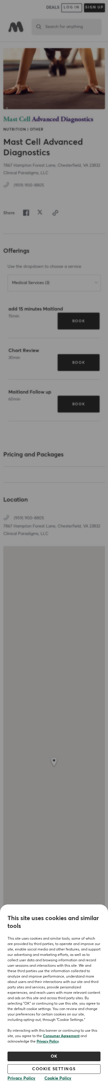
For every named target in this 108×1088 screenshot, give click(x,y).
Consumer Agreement (61, 1036)
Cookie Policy (57, 1078)
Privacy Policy (48, 1041)
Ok (54, 1056)
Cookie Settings (54, 1069)
